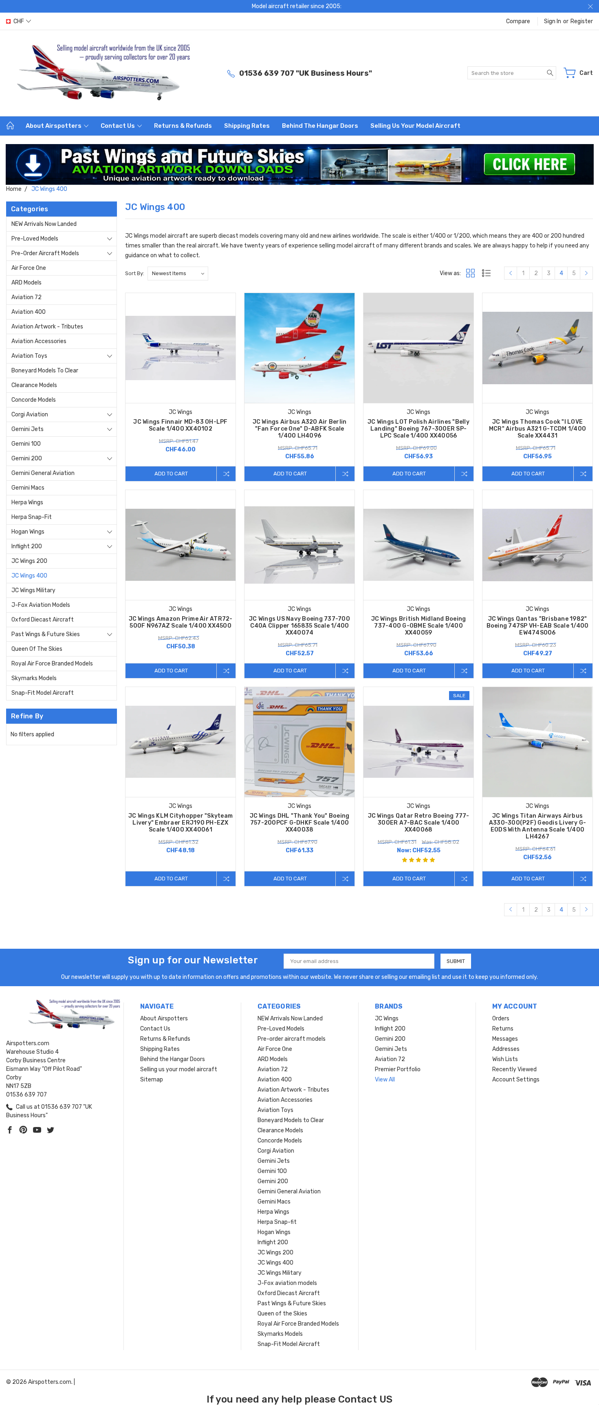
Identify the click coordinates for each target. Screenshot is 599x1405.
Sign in (552, 21)
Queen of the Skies (36, 649)
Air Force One (28, 268)
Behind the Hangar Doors (320, 125)
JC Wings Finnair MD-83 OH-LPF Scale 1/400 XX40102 (180, 425)
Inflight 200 (26, 546)
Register (581, 21)
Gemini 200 (26, 458)
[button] (299, 164)
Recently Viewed (514, 1069)
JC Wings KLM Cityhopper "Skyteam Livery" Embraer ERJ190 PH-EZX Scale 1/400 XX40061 (180, 822)
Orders (500, 1018)
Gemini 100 (26, 443)
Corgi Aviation (29, 414)
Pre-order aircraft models (45, 253)
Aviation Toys (29, 355)
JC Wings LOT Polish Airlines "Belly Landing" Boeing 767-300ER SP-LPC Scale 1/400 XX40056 (418, 428)
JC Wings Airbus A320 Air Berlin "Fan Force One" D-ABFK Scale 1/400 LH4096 (300, 428)
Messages (505, 1038)
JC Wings (387, 1018)
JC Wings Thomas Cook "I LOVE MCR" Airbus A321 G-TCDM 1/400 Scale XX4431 (537, 428)
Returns (502, 1028)
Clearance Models (34, 385)
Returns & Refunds (183, 125)
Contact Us (118, 125)
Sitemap (151, 1079)
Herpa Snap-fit (31, 517)
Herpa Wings (27, 502)
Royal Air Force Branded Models (52, 663)
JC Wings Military (33, 590)
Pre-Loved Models (34, 238)
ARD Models (26, 282)
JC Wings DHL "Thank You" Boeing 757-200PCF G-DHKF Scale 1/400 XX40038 (300, 822)
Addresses (506, 1049)
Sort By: (134, 273)
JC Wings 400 (29, 575)
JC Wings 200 (29, 561)
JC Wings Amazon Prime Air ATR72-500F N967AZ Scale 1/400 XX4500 (181, 622)
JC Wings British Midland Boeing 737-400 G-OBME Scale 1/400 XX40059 (418, 625)
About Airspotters (54, 125)
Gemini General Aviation (43, 473)
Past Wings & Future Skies (45, 634)
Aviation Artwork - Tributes (47, 326)
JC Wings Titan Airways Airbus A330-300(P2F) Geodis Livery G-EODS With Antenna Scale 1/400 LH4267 (537, 826)
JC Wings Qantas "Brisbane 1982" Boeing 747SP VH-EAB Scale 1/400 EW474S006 (538, 625)
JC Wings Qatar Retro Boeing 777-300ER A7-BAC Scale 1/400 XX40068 (418, 822)
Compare (518, 21)
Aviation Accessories (38, 341)
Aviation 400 (28, 312)
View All (385, 1079)
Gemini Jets (27, 429)
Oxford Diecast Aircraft (42, 619)
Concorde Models (33, 399)
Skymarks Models (34, 678)
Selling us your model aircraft (415, 125)
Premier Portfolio (398, 1069)
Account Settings (516, 1079)
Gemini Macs (27, 487)
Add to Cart (171, 474)
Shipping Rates (247, 125)
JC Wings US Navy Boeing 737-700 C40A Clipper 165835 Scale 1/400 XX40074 (299, 625)
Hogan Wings (27, 531)
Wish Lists (505, 1059)
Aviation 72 (26, 297)
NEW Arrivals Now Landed (44, 224)
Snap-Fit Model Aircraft (42, 692)
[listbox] (178, 273)
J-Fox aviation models (40, 605)
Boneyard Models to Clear (44, 370)
